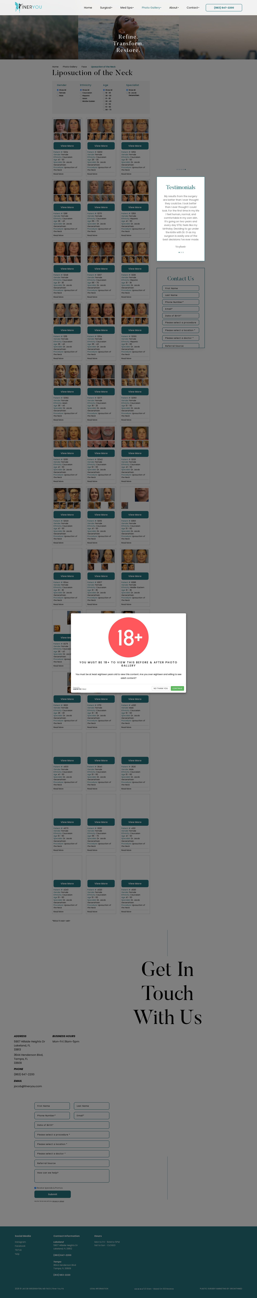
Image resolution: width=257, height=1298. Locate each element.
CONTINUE (177, 688)
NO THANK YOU (161, 688)
